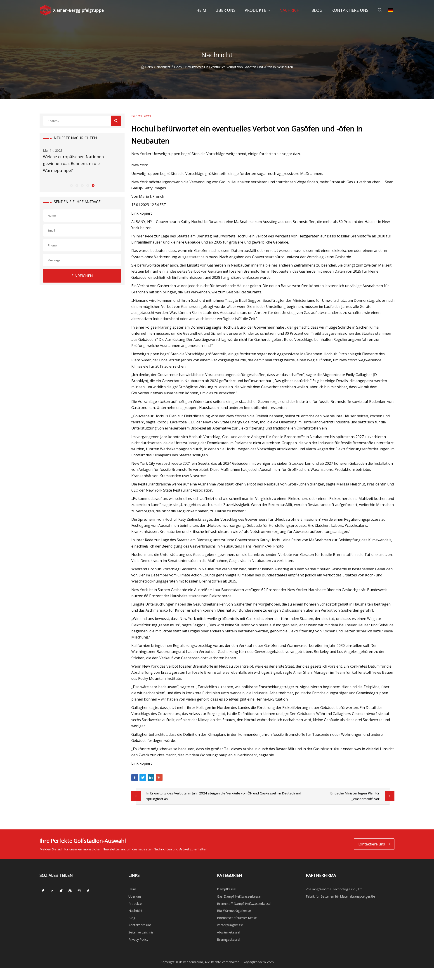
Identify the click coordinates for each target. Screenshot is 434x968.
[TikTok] (88, 890)
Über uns (225, 10)
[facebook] (43, 890)
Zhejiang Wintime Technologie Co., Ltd (334, 889)
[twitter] (61, 890)
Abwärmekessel (228, 932)
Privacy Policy (138, 939)
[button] (71, 185)
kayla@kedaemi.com (259, 962)
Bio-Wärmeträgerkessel (234, 910)
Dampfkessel (226, 889)
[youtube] (70, 890)
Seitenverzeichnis (140, 932)
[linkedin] (52, 890)
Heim (201, 10)
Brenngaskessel (228, 939)
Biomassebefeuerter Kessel (237, 918)
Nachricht (290, 10)
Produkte (255, 10)
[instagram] (79, 890)
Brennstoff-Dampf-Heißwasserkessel (244, 903)
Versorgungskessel (230, 925)
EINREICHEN (82, 275)
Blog (316, 10)
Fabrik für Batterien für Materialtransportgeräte (340, 896)
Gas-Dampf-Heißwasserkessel (239, 896)
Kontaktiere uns (349, 10)
